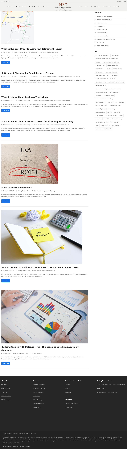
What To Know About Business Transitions (24, 97)
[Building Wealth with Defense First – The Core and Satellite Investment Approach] (44, 316)
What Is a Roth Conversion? (16, 187)
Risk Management (38, 392)
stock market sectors (111, 115)
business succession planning (41, 125)
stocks (121, 115)
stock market (99, 115)
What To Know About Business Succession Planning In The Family (37, 121)
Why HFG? (4, 392)
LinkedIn (67, 384)
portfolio (112, 79)
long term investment (102, 79)
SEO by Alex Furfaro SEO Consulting (21, 446)
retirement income (101, 82)
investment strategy (37, 353)
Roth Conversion (112, 102)
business (98, 62)
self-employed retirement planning (105, 109)
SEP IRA (109, 112)
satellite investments (115, 105)
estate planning (54, 125)
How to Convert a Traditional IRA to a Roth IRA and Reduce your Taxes (39, 267)
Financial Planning (46, 52)
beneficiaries (115, 55)
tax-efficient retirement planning (113, 119)
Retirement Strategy (101, 92)
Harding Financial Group (20, 52)
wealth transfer (107, 129)
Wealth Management (39, 384)
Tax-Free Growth (114, 122)
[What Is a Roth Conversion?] (29, 164)
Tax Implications (105, 125)
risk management (100, 102)
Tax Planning (55, 52)
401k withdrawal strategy (103, 55)
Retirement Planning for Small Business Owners (27, 73)
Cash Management (38, 403)
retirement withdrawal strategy (104, 99)
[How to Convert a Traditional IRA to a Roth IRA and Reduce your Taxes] (41, 237)
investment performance (102, 75)
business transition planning (41, 100)
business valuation (54, 100)
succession (99, 119)
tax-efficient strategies (102, 122)
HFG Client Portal (121, 1)
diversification (99, 69)
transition (98, 129)
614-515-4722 (6, 1)
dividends (108, 69)
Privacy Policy (68, 407)
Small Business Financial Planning (60, 76)
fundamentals (99, 72)
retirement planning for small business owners (108, 89)
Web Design (6, 446)
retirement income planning (116, 82)
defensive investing (112, 65)
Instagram (68, 392)
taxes (97, 125)
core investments (100, 65)
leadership (114, 75)
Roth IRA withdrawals (101, 105)
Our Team (4, 384)
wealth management (75, 76)
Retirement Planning (36, 52)
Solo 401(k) (117, 112)
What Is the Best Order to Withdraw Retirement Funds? (31, 48)
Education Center (6, 396)
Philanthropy (36, 407)
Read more (6, 62)
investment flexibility (111, 72)
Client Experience (6, 388)
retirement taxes (113, 92)
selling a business (100, 112)
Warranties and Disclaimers (72, 403)
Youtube (67, 388)
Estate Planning (117, 69)
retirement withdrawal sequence (105, 95)
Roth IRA (121, 102)
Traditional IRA (116, 125)
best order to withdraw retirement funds (107, 58)
